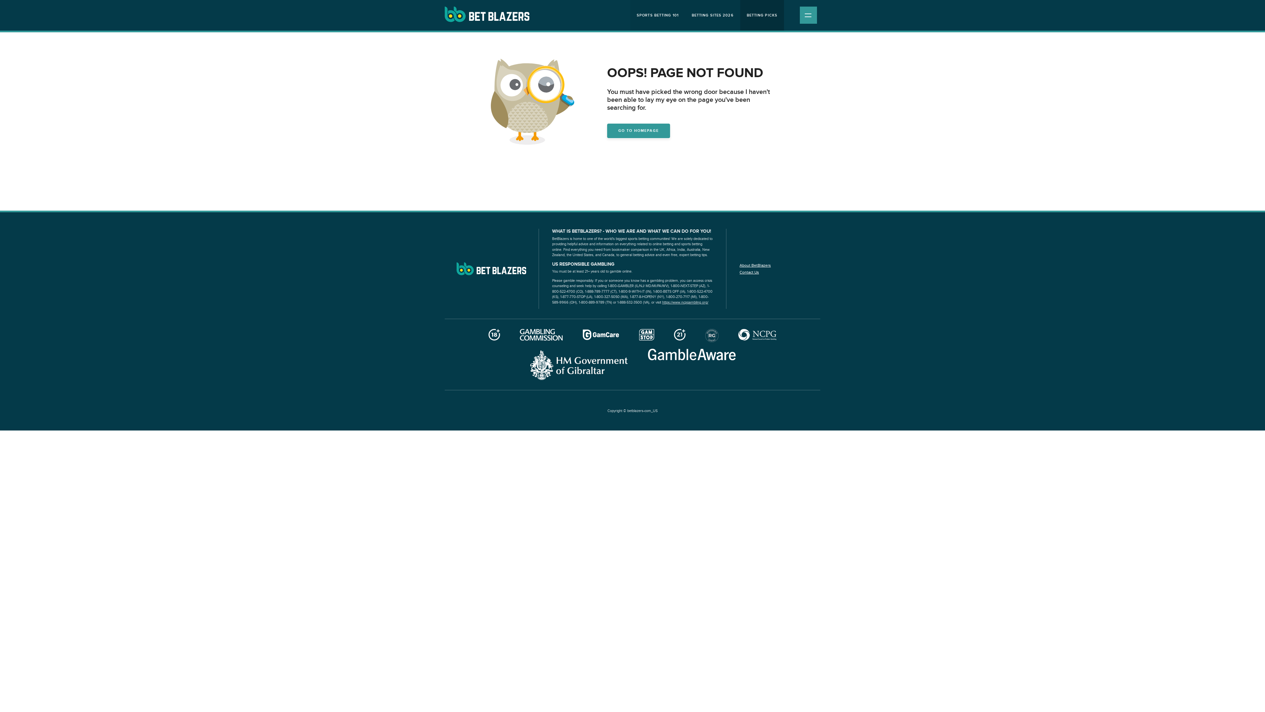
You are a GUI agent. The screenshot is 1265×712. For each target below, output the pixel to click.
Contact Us (749, 272)
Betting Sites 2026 (713, 15)
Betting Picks (762, 15)
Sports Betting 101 (658, 15)
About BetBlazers (755, 265)
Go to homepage (638, 131)
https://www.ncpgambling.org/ (685, 302)
